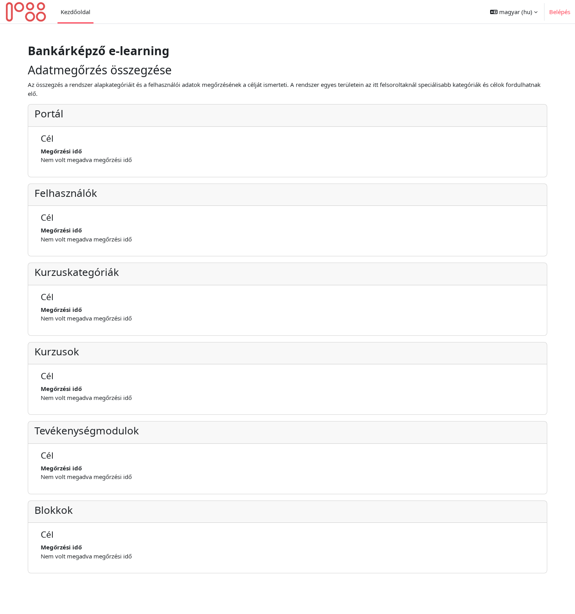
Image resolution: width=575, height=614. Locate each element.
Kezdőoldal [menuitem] (75, 12)
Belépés (559, 12)
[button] (514, 11)
